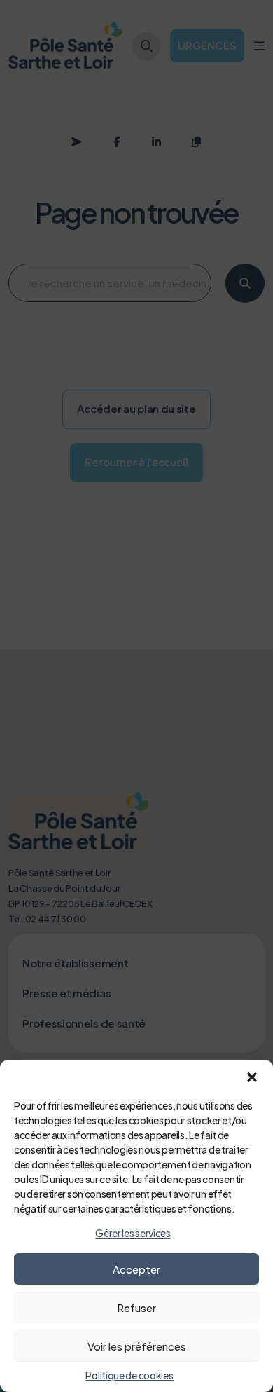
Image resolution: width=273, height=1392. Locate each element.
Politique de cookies (129, 1375)
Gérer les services (133, 1233)
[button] (252, 1077)
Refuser (136, 1307)
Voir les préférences (137, 1346)
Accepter (136, 1269)
